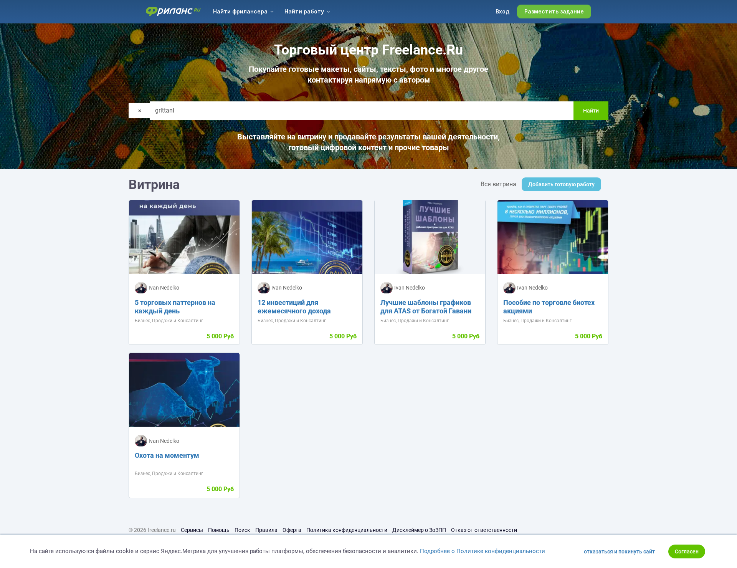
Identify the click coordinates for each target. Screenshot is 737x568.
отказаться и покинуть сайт (619, 551)
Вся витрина (498, 184)
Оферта (292, 530)
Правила (266, 530)
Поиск (242, 530)
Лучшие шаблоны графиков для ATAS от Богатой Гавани (425, 306)
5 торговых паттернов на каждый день (175, 306)
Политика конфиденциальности (346, 530)
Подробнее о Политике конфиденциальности (482, 551)
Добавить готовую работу (561, 184)
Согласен (687, 551)
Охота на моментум (167, 455)
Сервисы (192, 530)
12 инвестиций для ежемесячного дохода (294, 306)
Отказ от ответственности (484, 530)
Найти (591, 111)
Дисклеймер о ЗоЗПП (419, 530)
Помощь (219, 530)
